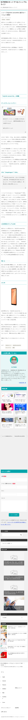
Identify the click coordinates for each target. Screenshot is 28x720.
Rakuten (8, 19)
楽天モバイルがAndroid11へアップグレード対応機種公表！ (17, 634)
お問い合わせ (4, 711)
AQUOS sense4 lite (17, 345)
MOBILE (4, 688)
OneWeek (4, 697)
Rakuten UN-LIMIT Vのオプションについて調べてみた (20, 400)
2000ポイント (8, 345)
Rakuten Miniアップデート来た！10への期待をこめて (17, 647)
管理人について (18, 687)
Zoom (3, 702)
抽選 (13, 347)
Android (3, 19)
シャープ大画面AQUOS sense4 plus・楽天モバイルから (8, 436)
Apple (3, 676)
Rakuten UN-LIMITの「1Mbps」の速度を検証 (6, 400)
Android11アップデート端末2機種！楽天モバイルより (20, 425)
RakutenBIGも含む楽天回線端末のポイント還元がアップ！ (20, 413)
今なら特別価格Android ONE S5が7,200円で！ (16, 654)
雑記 (3, 692)
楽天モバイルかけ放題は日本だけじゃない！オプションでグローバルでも (7, 426)
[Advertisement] (14, 74)
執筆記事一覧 (22, 382)
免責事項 (17, 707)
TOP (12, 663)
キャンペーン (8, 347)
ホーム (2, 672)
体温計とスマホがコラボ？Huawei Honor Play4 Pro (16, 641)
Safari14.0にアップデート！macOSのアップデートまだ (17, 627)
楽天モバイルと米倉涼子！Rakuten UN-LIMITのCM (7, 412)
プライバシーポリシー (6, 707)
